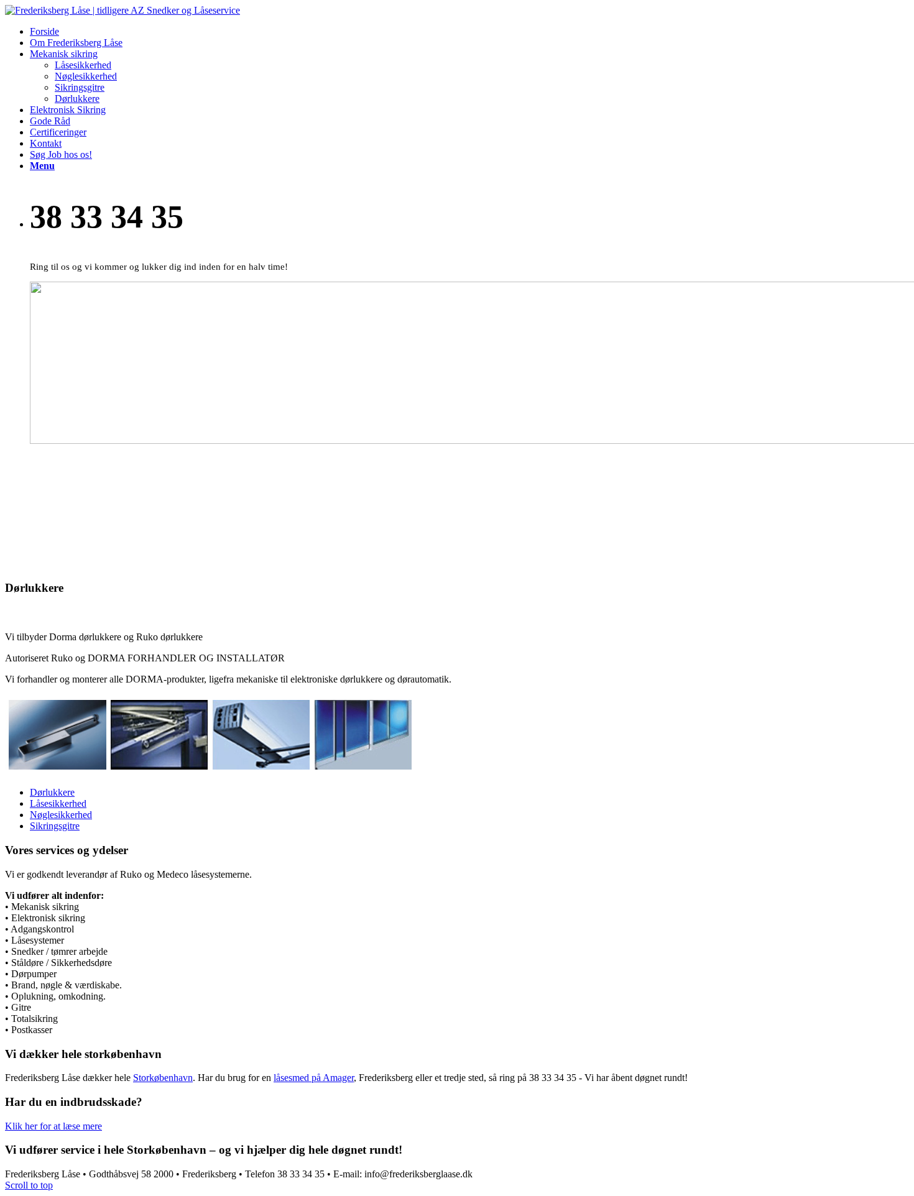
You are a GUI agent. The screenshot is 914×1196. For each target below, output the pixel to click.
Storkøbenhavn (163, 1077)
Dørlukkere (52, 792)
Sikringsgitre (55, 826)
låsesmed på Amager (314, 1077)
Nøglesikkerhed (61, 814)
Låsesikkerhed (58, 803)
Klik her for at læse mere (53, 1126)
